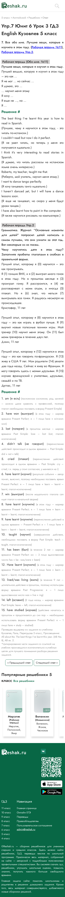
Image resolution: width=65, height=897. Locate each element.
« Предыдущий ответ (19, 662)
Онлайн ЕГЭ (24, 812)
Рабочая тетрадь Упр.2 (17, 52)
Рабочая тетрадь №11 (47, 47)
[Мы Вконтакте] (43, 751)
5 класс (5, 834)
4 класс (5, 838)
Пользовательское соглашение (34, 825)
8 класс (5, 821)
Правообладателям (28, 821)
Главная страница (26, 808)
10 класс (6, 812)
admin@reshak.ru (26, 829)
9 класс (5, 817)
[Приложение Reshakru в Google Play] (51, 794)
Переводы (22, 817)
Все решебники (23, 681)
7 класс (5, 825)
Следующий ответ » (47, 662)
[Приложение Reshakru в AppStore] (51, 786)
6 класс (5, 830)
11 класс (6, 808)
